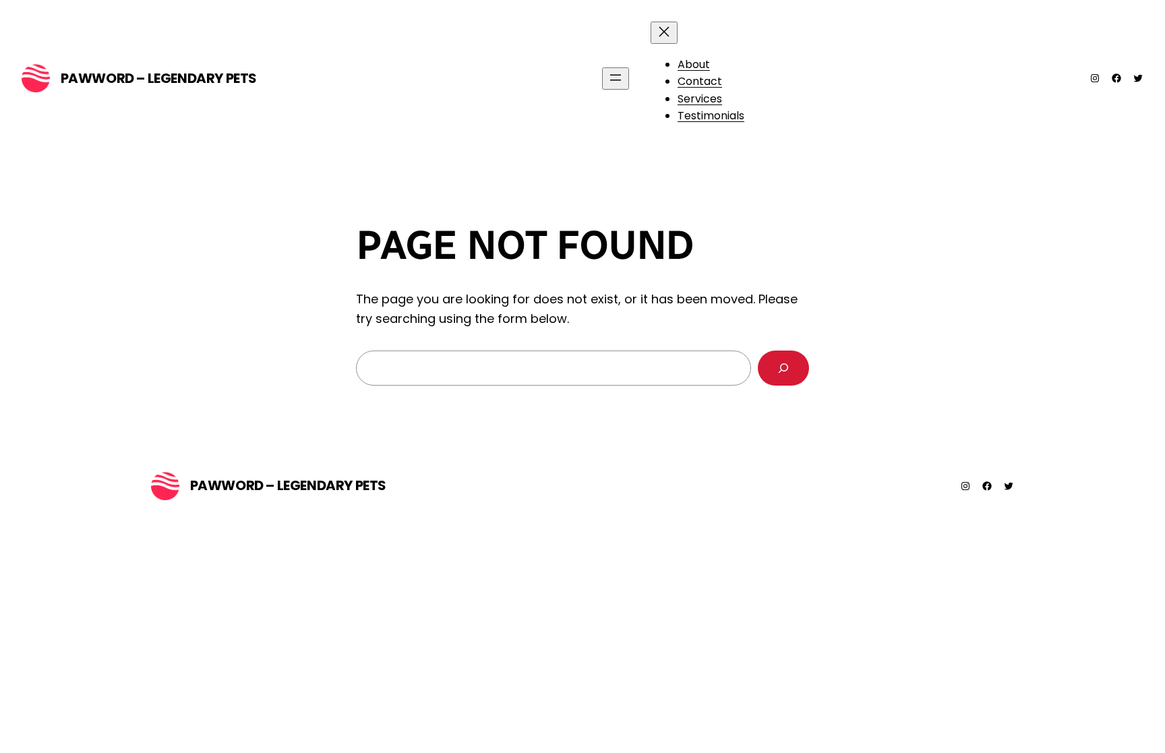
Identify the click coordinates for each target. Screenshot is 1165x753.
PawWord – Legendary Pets (159, 78)
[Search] (783, 368)
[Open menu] (615, 78)
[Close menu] (664, 33)
